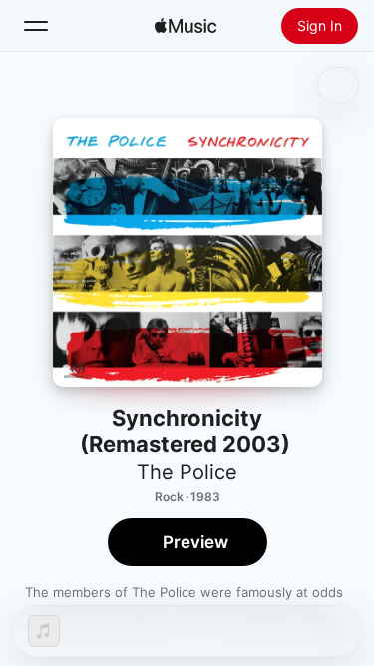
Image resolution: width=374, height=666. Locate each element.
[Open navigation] (36, 26)
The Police (187, 472)
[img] (185, 26)
